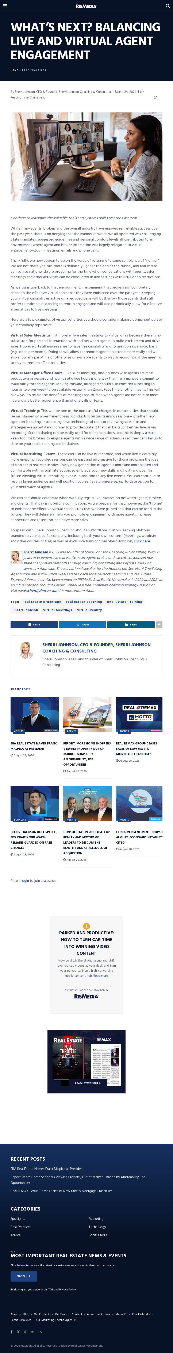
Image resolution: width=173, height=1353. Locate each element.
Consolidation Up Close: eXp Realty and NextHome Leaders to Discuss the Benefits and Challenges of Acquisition (86, 843)
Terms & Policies (21, 1320)
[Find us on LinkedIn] (40, 1332)
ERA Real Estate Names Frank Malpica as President (34, 746)
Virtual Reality (89, 610)
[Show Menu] (5, 6)
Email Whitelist (141, 1314)
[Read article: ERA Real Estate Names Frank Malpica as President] (35, 714)
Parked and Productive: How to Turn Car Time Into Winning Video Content (86, 943)
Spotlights (18, 1219)
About (15, 1314)
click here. (142, 541)
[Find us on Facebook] (11, 1332)
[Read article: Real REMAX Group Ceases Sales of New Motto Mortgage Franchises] (140, 714)
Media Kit (121, 1314)
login (25, 881)
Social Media (98, 1235)
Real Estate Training (124, 602)
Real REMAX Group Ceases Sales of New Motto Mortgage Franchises (136, 749)
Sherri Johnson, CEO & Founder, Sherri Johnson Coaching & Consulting (96, 648)
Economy (20, 820)
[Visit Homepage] (86, 6)
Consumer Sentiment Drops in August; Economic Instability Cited (140, 837)
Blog (26, 1314)
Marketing (96, 1219)
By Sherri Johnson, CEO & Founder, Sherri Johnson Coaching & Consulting (61, 91)
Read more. (101, 975)
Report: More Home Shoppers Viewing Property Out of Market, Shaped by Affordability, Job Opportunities (87, 754)
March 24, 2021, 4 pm (129, 91)
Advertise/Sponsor (99, 1314)
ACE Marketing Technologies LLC (56, 1320)
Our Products (42, 1314)
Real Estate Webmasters (86, 1345)
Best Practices (34, 70)
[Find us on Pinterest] (32, 1332)
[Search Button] (168, 6)
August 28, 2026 (23, 755)
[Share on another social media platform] (159, 624)
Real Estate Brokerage (42, 602)
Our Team (61, 1314)
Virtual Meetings (57, 610)
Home (14, 70)
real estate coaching (84, 602)
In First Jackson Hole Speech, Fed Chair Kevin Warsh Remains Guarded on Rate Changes (34, 840)
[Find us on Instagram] (25, 1332)
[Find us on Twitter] (18, 1332)
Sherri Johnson (25, 610)
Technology (97, 1227)
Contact (77, 1314)
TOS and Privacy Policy (62, 1289)
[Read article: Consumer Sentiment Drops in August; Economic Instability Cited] (140, 803)
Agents (19, 731)
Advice (16, 1235)
